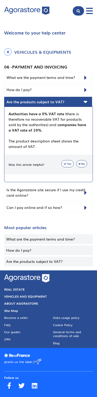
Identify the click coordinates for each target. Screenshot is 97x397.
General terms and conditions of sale (67, 334)
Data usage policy (66, 317)
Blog (56, 343)
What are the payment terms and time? (40, 239)
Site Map (11, 310)
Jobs (7, 339)
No (83, 164)
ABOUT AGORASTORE (21, 303)
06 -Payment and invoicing (35, 67)
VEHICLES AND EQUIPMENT (25, 296)
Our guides (12, 332)
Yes (69, 164)
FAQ (7, 325)
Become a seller (16, 317)
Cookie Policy (62, 325)
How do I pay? (18, 250)
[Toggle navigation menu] (89, 11)
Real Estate (14, 289)
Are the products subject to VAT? (34, 261)
